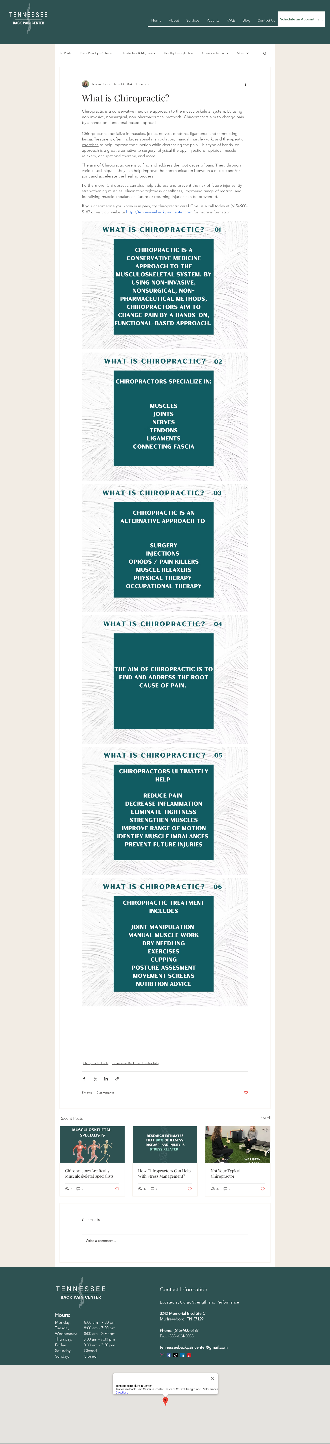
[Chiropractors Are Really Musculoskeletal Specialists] (92, 1144)
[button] (265, 53)
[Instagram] (162, 1355)
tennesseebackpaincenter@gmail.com (194, 1347)
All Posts (65, 53)
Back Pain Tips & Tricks (96, 53)
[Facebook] (169, 1355)
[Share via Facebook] (84, 1079)
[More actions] (245, 84)
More (240, 53)
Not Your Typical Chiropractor (225, 1173)
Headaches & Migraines (138, 53)
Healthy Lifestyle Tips (178, 53)
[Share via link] (117, 1079)
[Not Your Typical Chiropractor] (237, 1144)
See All (266, 1118)
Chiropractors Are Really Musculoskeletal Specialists (89, 1173)
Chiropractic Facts (215, 53)
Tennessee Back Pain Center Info (135, 1063)
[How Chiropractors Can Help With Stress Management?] (165, 1144)
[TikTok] (175, 1355)
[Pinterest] (189, 1355)
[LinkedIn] (182, 1355)
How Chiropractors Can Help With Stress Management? (164, 1173)
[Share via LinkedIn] (106, 1079)
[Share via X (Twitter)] (95, 1079)
